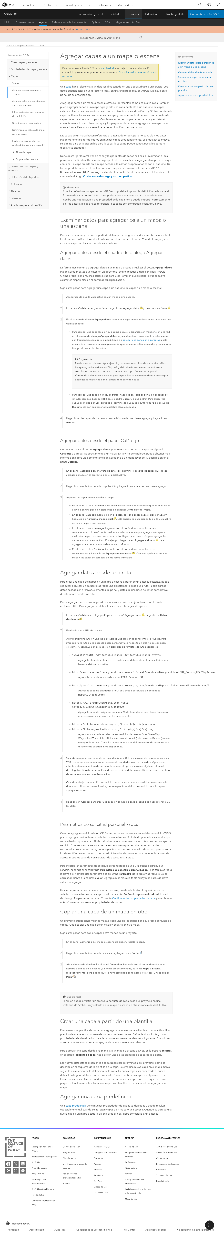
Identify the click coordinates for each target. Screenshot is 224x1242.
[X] (16, 1164)
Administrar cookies (155, 1229)
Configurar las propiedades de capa (134, 898)
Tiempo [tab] (15, 191)
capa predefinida (76, 1105)
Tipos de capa (23, 152)
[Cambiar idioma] (209, 4)
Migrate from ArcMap (128, 22)
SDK (107, 22)
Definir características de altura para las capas (28, 132)
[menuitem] (45, 1149)
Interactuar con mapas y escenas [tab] (23, 168)
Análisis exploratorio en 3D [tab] (26, 205)
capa (68, 86)
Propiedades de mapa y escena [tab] (29, 69)
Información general (91, 14)
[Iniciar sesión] (219, 5)
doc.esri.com (82, 29)
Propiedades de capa (27, 159)
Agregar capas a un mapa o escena (26, 92)
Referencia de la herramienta (69, 22)
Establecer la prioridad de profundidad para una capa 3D (28, 143)
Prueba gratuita (175, 14)
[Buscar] (199, 4)
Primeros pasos (25, 22)
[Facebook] (8, 1164)
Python (96, 22)
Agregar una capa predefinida (195, 95)
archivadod (107, 68)
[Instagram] (16, 1171)
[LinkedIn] (23, 1164)
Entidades (115, 14)
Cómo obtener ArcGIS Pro (205, 14)
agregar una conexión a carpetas (141, 339)
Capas (41, 45)
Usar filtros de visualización (26, 123)
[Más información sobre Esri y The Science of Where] (15, 1147)
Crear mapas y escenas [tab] (24, 62)
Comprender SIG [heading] (102, 1138)
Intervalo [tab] (16, 198)
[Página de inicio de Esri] (9, 4)
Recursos (133, 14)
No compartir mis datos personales (195, 1229)
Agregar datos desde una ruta (195, 71)
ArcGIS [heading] (35, 1138)
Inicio (7, 22)
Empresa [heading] (129, 1138)
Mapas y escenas (25, 45)
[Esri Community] (8, 1171)
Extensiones (152, 14)
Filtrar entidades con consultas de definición (28, 114)
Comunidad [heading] (69, 1138)
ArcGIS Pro (10, 13)
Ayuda (43, 22)
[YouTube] (23, 1171)
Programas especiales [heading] (168, 1138)
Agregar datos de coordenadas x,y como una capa (28, 103)
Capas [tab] (14, 76)
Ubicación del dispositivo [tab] (25, 177)
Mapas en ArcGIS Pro (19, 55)
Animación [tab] (17, 184)
